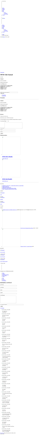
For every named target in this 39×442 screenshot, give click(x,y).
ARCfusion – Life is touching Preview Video (9, 188)
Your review (2, 128)
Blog (3, 10)
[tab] (20, 95)
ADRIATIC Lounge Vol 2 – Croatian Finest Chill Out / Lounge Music (12, 185)
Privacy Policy (4, 275)
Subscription (2, 72)
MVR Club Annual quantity (4, 92)
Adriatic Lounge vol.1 (5, 186)
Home (3, 34)
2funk (1, 194)
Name (1, 129)
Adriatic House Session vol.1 (6, 187)
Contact (3, 276)
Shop (3, 11)
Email (1, 131)
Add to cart (2, 93)
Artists (3, 9)
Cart (4, 12)
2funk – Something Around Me (3, 261)
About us (3, 273)
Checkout (5, 13)
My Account (4, 280)
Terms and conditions (5, 274)
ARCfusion (1, 199)
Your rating (2, 121)
